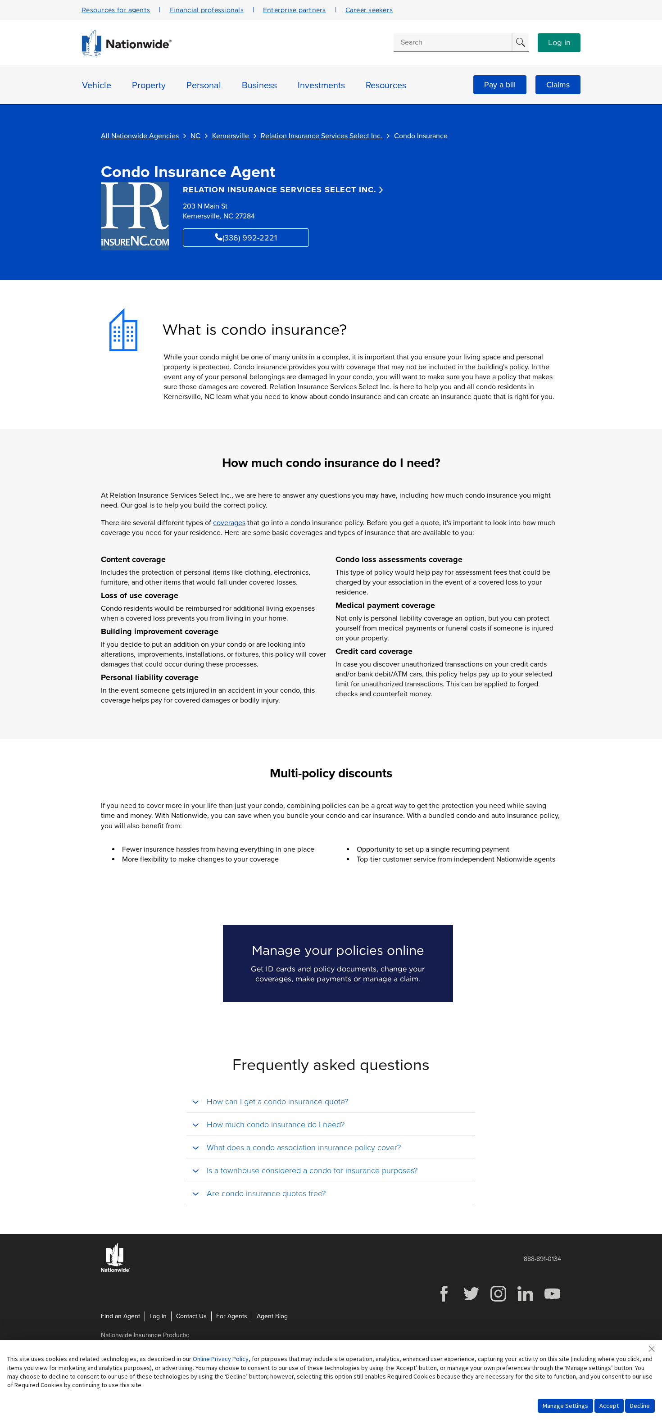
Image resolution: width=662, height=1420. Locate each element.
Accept (609, 1406)
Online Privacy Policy (221, 1359)
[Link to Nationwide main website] (127, 54)
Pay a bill (500, 85)
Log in (559, 43)
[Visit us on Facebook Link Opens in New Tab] (444, 1300)
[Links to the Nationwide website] (115, 1270)
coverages (229, 522)
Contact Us (191, 1316)
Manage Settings (565, 1406)
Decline (640, 1406)
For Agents (231, 1316)
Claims (558, 85)
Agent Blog (272, 1316)
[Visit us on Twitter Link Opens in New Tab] (471, 1300)
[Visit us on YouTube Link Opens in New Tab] (552, 1300)
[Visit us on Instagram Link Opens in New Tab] (498, 1300)
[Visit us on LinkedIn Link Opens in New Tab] (525, 1300)
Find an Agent (120, 1316)
